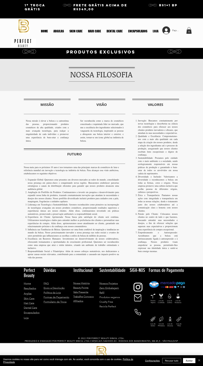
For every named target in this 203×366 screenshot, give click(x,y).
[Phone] (137, 312)
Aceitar (189, 360)
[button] (189, 30)
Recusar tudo (171, 360)
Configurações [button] (152, 360)
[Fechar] (199, 360)
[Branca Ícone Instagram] (138, 287)
